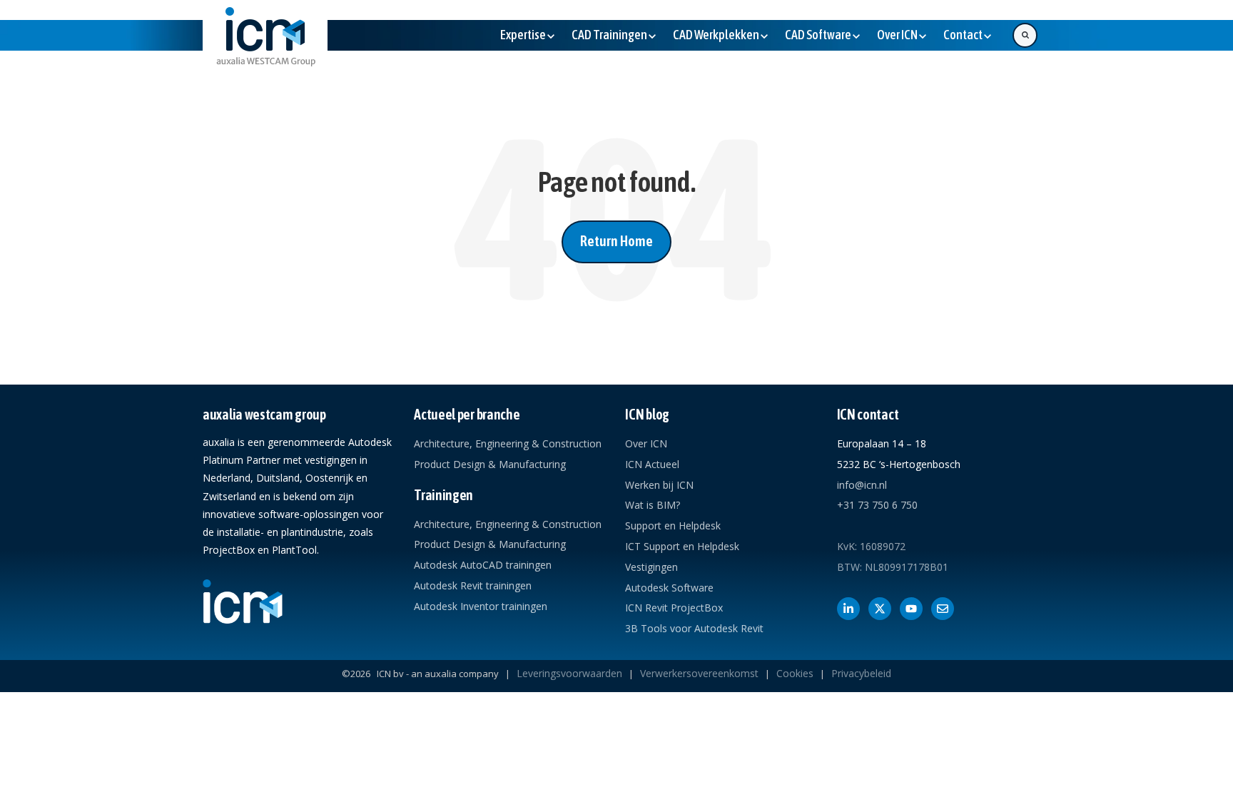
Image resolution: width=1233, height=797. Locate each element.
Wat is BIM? (652, 505)
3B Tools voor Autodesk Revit (694, 628)
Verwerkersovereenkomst (699, 673)
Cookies (794, 673)
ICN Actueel (652, 464)
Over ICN (646, 443)
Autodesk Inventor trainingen (480, 606)
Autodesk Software (669, 587)
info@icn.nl (862, 485)
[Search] (1025, 35)
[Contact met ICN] (942, 608)
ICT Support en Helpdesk (682, 546)
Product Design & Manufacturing (490, 464)
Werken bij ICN (659, 485)
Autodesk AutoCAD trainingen (483, 565)
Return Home (616, 241)
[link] (265, 48)
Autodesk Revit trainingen (473, 585)
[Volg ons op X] (879, 608)
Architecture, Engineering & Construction (508, 443)
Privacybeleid (861, 673)
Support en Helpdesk (673, 525)
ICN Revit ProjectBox (674, 607)
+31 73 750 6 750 (877, 505)
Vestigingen (651, 567)
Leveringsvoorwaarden (569, 673)
